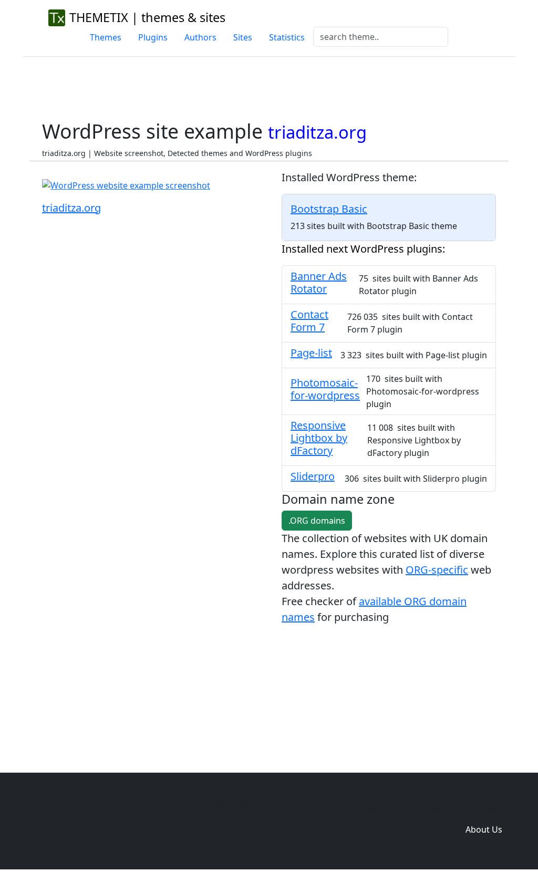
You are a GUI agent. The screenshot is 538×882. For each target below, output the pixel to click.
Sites (242, 37)
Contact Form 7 (309, 320)
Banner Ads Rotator (319, 282)
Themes (105, 37)
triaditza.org (71, 208)
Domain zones (482, 808)
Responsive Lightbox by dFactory (319, 438)
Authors (200, 37)
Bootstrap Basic (329, 209)
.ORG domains (316, 520)
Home (328, 808)
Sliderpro (313, 476)
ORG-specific (437, 570)
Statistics (287, 37)
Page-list (311, 353)
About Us (483, 829)
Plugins (153, 37)
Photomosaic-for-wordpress (325, 389)
